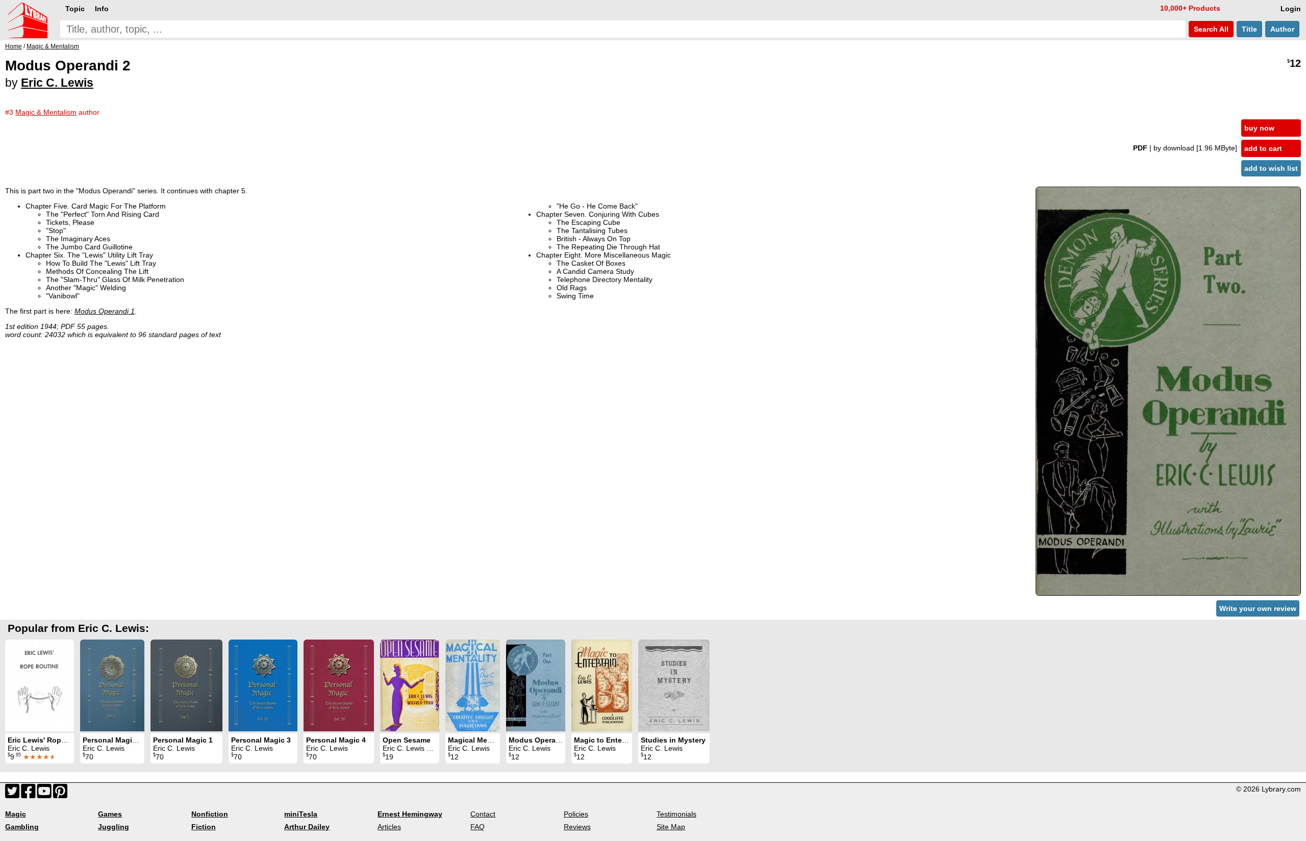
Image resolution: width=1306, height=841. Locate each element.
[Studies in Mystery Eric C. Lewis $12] (674, 685)
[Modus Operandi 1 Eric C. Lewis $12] (535, 685)
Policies (576, 814)
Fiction (203, 827)
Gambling (22, 827)
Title (1249, 29)
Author (1282, 29)
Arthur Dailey (307, 827)
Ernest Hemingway (410, 814)
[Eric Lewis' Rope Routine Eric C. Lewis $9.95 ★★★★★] (39, 685)
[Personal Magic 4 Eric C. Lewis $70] (339, 685)
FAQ (477, 827)
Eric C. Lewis (57, 82)
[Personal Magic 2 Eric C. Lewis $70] (112, 685)
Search (1210, 29)
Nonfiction (209, 814)
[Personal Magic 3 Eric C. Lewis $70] (263, 685)
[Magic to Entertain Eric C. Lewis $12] (601, 685)
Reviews (577, 827)
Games (110, 814)
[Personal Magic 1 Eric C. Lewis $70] (186, 685)
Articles (389, 827)
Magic (15, 814)
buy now (1259, 128)
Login (1290, 9)
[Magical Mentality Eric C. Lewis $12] (472, 685)
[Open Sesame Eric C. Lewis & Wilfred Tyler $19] (409, 685)
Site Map (671, 827)
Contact (482, 814)
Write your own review (1257, 608)
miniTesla (300, 814)
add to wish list (1271, 168)
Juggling (113, 827)
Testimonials (676, 814)
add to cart (1263, 148)
